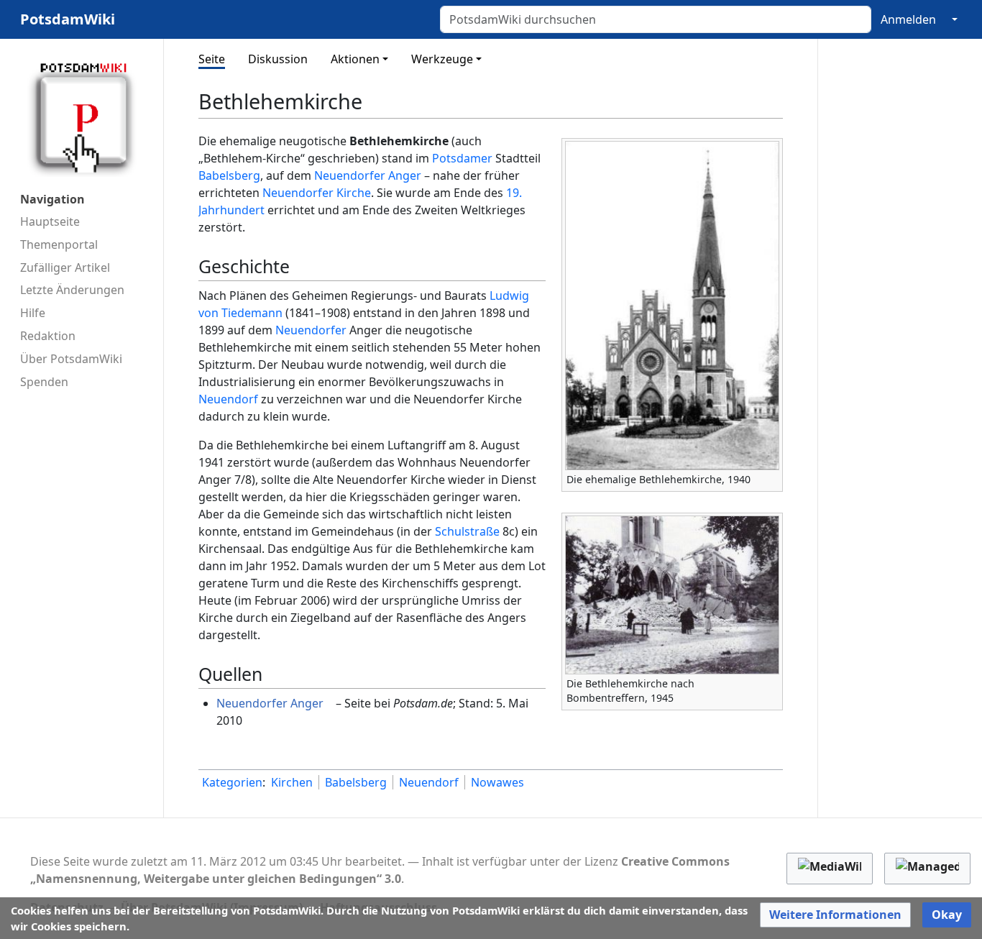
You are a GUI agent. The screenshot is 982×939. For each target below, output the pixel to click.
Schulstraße (467, 531)
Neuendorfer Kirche (316, 193)
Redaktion (47, 336)
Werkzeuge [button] (442, 59)
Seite (211, 59)
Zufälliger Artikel (65, 267)
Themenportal (59, 244)
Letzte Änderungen (72, 290)
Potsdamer (462, 158)
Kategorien (232, 782)
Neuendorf (228, 399)
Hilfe (32, 313)
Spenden (44, 382)
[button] (835, 914)
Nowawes (497, 782)
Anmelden (908, 19)
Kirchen (292, 782)
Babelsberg (229, 175)
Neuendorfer (311, 330)
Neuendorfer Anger (367, 175)
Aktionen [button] (355, 59)
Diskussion (278, 59)
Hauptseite (50, 221)
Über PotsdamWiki (71, 359)
